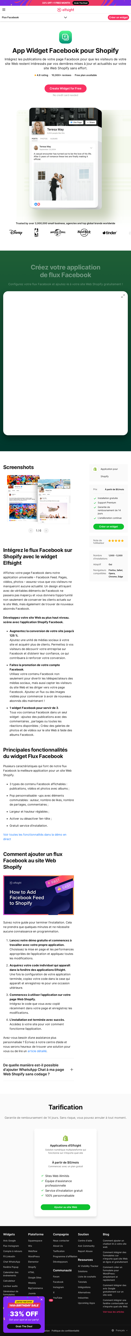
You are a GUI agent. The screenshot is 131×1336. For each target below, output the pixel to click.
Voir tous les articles (113, 1311)
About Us (58, 1245)
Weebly (32, 1282)
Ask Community (86, 1245)
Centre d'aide (85, 1240)
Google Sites (34, 1277)
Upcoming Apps (86, 1303)
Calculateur (9, 1280)
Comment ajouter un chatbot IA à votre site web (114, 1243)
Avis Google (9, 1240)
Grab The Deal (24, 1326)
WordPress (34, 1256)
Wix (30, 1245)
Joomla (32, 1293)
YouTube (57, 1297)
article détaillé (37, 1051)
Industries (83, 1297)
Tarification (59, 1251)
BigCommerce (35, 1288)
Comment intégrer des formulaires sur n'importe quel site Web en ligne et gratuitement (115, 1257)
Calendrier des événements (11, 1274)
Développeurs (60, 1261)
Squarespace (35, 1240)
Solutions (83, 1271)
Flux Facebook (10, 17)
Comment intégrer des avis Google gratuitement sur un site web (114, 1290)
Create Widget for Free (65, 88)
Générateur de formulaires (10, 1293)
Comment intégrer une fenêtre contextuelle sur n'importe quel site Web (115, 1303)
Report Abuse (85, 1251)
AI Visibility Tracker (88, 1266)
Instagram (58, 1287)
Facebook (58, 1281)
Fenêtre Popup (11, 1267)
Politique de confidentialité (65, 1330)
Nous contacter (61, 1240)
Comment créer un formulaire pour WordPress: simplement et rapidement (112, 1273)
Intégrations (84, 1287)
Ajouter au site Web (65, 1207)
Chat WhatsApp (11, 1261)
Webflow (32, 1251)
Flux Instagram (11, 1245)
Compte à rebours (12, 1251)
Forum (56, 1276)
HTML (31, 1272)
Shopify (32, 1267)
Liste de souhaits (87, 1276)
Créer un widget (118, 17)
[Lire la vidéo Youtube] (38, 895)
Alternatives (84, 1292)
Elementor (33, 1261)
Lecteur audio (10, 1286)
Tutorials (82, 1281)
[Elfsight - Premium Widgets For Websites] (65, 10)
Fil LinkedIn (9, 1256)
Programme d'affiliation (65, 1256)
